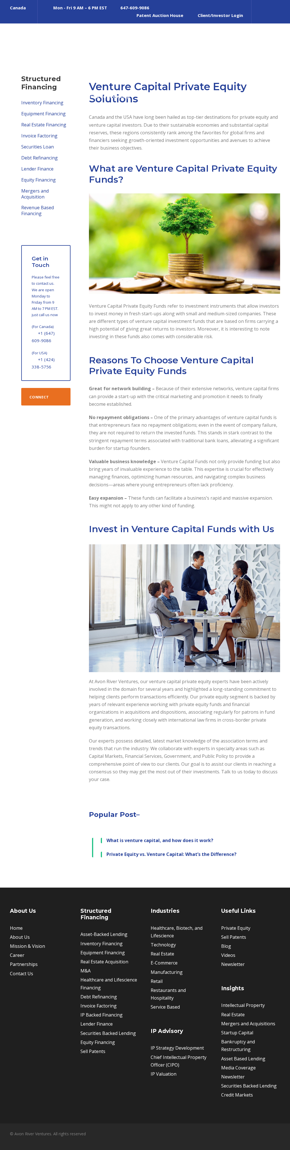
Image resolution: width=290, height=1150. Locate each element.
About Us (60, 96)
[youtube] (268, 15)
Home (16, 928)
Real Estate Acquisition (104, 962)
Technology (163, 945)
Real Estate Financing (43, 125)
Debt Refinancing (39, 158)
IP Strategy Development (177, 1048)
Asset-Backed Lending (103, 934)
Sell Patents (195, 96)
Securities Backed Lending (108, 1033)
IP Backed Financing (101, 1015)
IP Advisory (232, 96)
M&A (85, 971)
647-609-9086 (134, 7)
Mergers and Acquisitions (248, 1023)
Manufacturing (167, 972)
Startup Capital (237, 1033)
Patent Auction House (160, 15)
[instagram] (278, 15)
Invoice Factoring (39, 136)
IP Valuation (163, 1074)
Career (17, 955)
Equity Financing (38, 180)
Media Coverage (238, 1068)
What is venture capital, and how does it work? (159, 840)
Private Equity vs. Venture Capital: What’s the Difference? (171, 854)
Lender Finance (37, 169)
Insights (263, 96)
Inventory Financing (101, 943)
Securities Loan (37, 147)
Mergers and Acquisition (35, 194)
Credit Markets (237, 1095)
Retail (157, 981)
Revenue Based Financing (37, 210)
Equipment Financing (43, 114)
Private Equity (155, 96)
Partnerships (24, 964)
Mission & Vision (27, 946)
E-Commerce (164, 963)
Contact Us (21, 973)
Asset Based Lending (243, 1059)
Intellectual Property (243, 1005)
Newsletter (233, 964)
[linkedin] (259, 15)
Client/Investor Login (220, 15)
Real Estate (162, 954)
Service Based (165, 1007)
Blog (226, 946)
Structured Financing (105, 96)
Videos (228, 955)
